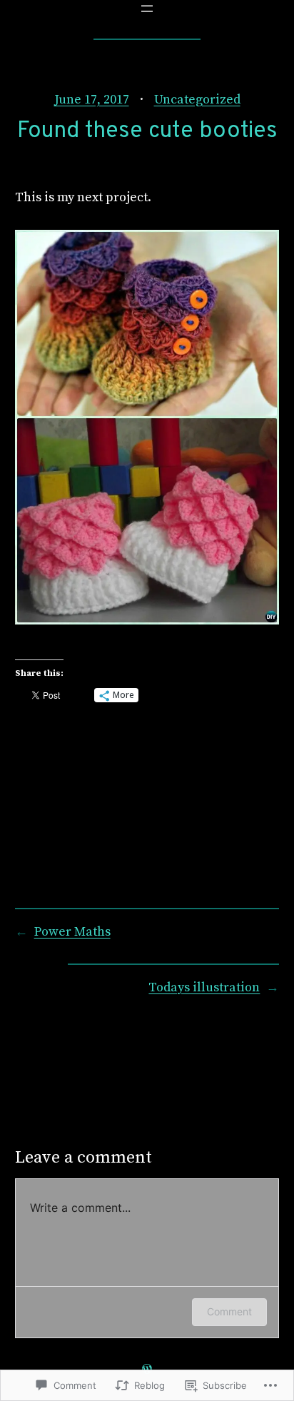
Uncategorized (197, 99)
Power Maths (72, 932)
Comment (229, 1311)
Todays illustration (204, 987)
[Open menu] (147, 8)
